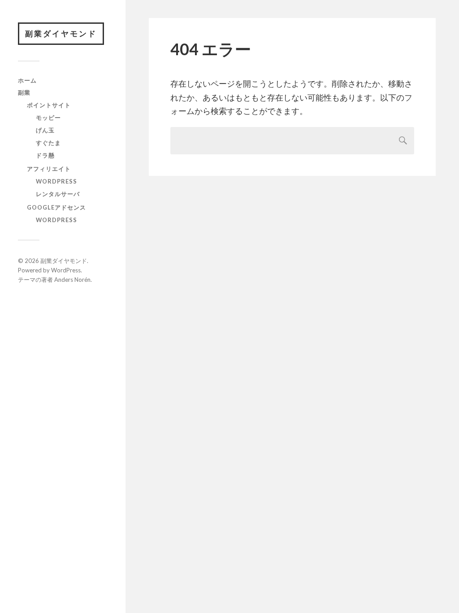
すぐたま (48, 142)
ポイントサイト (49, 105)
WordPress (56, 181)
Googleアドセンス (56, 207)
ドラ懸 (45, 155)
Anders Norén (72, 279)
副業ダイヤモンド (61, 33)
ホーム (27, 80)
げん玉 (45, 130)
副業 (24, 92)
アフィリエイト (49, 168)
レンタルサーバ (58, 193)
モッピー (48, 117)
